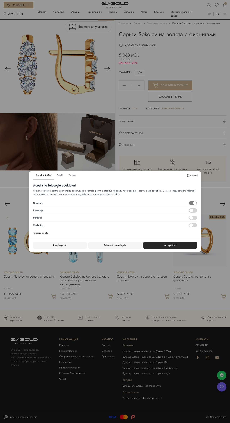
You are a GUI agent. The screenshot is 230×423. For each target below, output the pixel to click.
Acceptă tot (170, 245)
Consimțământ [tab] (43, 175)
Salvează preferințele (115, 245)
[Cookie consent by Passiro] (192, 175)
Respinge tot (59, 245)
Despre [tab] (72, 175)
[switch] (193, 203)
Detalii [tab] (60, 175)
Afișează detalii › (41, 233)
